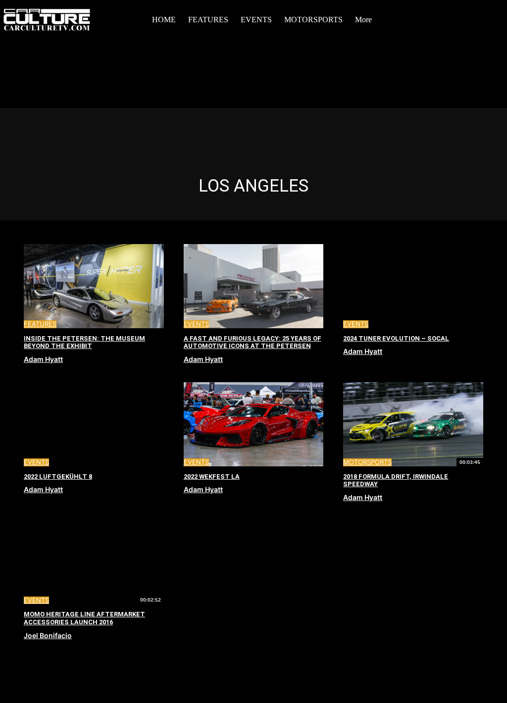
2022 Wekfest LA (212, 476)
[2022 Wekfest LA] (254, 424)
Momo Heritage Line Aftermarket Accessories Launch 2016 (84, 618)
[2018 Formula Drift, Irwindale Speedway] (413, 424)
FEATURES (40, 324)
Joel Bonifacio (48, 635)
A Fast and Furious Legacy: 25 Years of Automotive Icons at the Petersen (252, 342)
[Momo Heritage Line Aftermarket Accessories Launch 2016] (94, 562)
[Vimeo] (479, 19)
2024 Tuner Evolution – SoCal (396, 338)
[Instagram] (447, 19)
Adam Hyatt (43, 359)
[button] (419, 19)
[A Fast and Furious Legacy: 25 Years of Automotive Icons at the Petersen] (254, 286)
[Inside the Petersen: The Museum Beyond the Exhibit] (94, 286)
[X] (463, 19)
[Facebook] (430, 19)
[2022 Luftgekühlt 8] (94, 424)
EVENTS (196, 324)
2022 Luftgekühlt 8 (58, 476)
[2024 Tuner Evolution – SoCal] (413, 286)
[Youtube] (496, 19)
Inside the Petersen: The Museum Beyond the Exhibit (84, 342)
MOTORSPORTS (367, 462)
